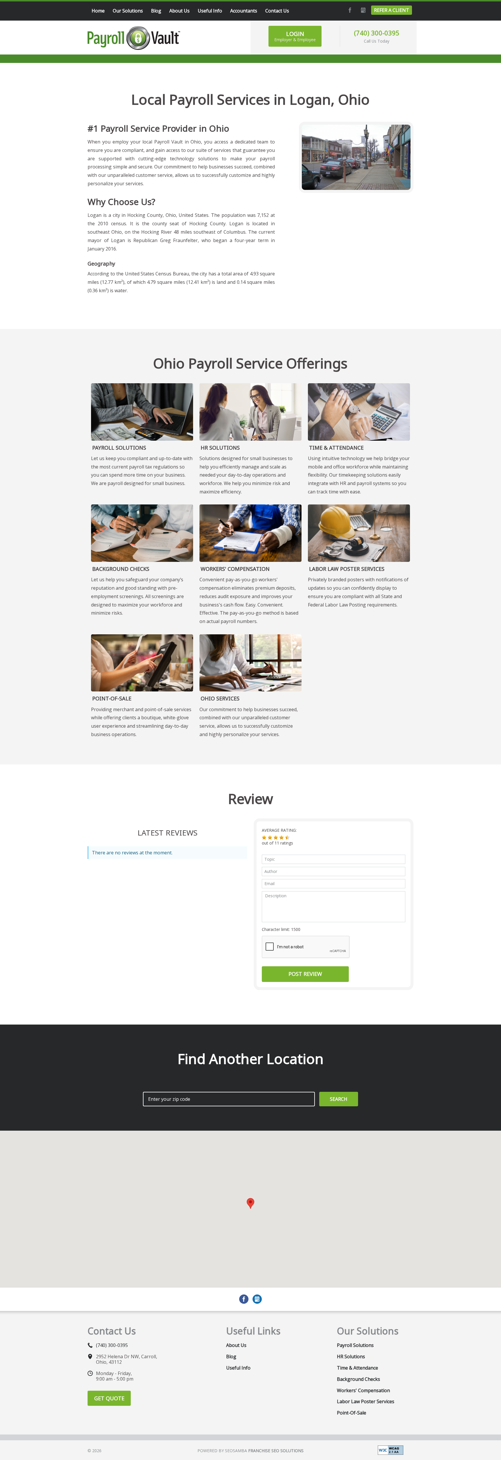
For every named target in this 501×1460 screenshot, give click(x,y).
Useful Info (238, 1367)
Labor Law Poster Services (346, 568)
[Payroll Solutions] (142, 412)
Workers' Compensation (235, 568)
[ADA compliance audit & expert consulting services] (390, 1449)
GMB (362, 10)
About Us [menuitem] (179, 11)
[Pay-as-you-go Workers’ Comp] (250, 533)
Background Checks (120, 568)
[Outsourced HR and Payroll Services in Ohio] (250, 663)
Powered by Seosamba (250, 1450)
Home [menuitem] (98, 11)
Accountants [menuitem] (243, 11)
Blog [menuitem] (156, 11)
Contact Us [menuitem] (277, 11)
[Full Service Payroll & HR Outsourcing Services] (134, 38)
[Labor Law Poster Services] (359, 533)
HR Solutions (220, 447)
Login (295, 36)
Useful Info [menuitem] (210, 11)
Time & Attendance (336, 447)
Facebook (349, 10)
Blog (231, 1356)
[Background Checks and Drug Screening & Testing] (142, 533)
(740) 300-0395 (377, 33)
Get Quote (109, 1398)
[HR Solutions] (250, 412)
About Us (236, 1345)
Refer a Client (391, 10)
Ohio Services (220, 698)
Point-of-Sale (111, 698)
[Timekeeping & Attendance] (359, 412)
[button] (264, 837)
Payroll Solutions (119, 447)
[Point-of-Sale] (142, 663)
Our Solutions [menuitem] (128, 11)
